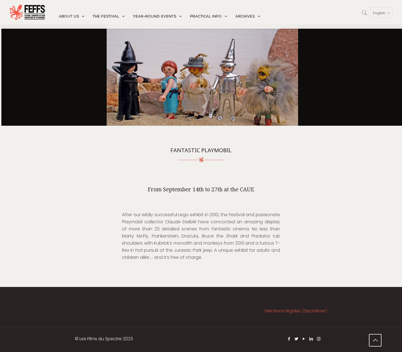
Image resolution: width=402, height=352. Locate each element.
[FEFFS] (27, 12)
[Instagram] (319, 339)
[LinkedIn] (311, 339)
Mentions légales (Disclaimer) (296, 311)
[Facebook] (289, 339)
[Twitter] (296, 339)
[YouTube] (304, 339)
